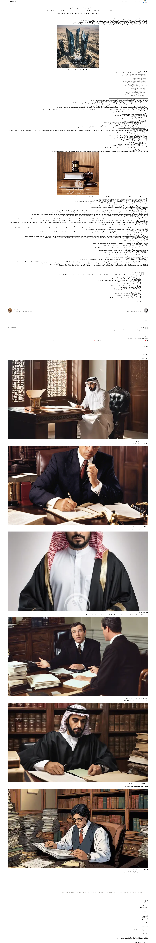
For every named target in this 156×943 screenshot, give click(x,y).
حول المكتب (145, 902)
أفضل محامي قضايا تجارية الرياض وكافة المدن (139, 441)
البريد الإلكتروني (97, 340)
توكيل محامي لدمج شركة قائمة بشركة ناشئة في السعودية (136, 698)
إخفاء (140, 71)
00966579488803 (13, 1)
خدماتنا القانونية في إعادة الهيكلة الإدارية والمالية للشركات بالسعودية (131, 128)
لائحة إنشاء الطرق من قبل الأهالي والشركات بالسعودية (137, 783)
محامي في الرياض (61, 10)
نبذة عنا (126, 1)
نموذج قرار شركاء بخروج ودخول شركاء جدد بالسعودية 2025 (136, 526)
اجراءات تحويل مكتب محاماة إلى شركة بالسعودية (133, 208)
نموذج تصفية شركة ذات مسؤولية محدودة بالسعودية (133, 238)
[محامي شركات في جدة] (78, 571)
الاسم (146, 340)
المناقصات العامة (94, 102)
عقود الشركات (89, 10)
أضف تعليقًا (145, 346)
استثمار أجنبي (126, 137)
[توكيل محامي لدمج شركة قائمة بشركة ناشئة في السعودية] (78, 656)
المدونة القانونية (145, 903)
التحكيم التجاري (145, 918)
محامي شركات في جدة (143, 612)
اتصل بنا (121, 1)
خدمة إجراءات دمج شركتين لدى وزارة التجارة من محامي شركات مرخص (130, 233)
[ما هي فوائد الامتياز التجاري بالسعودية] (78, 828)
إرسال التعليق (145, 354)
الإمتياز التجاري (137, 871)
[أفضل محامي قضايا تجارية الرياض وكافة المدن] (78, 399)
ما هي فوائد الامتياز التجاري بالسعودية (140, 869)
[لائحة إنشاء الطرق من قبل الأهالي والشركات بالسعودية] (78, 742)
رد (8, 327)
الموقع (52, 340)
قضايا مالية (111, 614)
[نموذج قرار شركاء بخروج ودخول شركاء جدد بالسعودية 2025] (78, 485)
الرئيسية (139, 1)
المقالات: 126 (139, 301)
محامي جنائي (139, 937)
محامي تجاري (145, 937)
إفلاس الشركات (145, 905)
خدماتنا (135, 1)
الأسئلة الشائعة (145, 915)
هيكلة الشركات (53, 10)
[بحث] (18, 1)
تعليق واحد (46, 10)
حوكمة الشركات (116, 614)
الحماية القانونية (140, 21)
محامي (106, 614)
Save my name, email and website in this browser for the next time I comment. (134, 351)
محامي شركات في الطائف (137, 148)
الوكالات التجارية (131, 614)
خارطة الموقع (145, 916)
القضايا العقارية (137, 786)
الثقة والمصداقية (142, 104)
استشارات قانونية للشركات (79, 10)
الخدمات (146, 906)
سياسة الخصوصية (137, 942)
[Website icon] (140, 299)
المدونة (130, 1)
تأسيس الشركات (69, 10)
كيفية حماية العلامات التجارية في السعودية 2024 (133, 216)
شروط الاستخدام (145, 942)
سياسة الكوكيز (145, 920)
